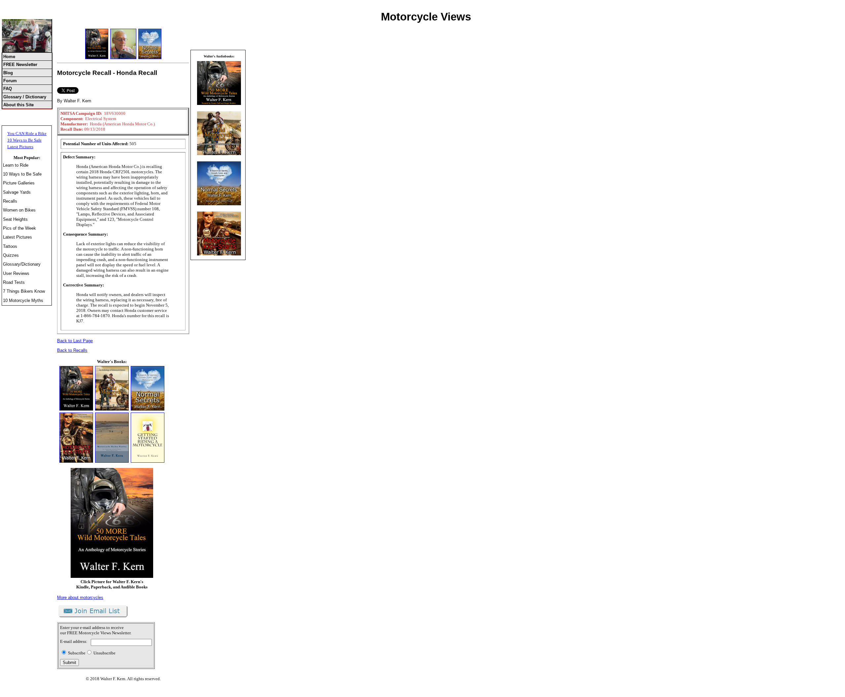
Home (9, 56)
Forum (10, 80)
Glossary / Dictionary (24, 96)
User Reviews (16, 273)
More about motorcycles (80, 597)
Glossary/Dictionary (22, 264)
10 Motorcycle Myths (23, 300)
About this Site (18, 104)
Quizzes (11, 255)
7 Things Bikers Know (24, 291)
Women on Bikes (19, 210)
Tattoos (10, 246)
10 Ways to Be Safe (24, 140)
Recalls (10, 201)
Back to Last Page (75, 340)
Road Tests (14, 282)
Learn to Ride (15, 165)
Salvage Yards (17, 192)
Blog (8, 72)
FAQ (7, 88)
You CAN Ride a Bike (27, 133)
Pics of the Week (19, 228)
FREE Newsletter (20, 64)
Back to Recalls (72, 350)
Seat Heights (15, 219)
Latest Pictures (20, 146)
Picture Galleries (19, 183)
